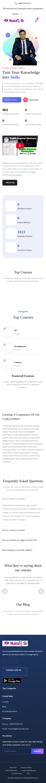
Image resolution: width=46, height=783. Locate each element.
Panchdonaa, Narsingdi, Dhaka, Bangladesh (24, 8)
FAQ (28, 773)
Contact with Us (13, 670)
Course (5, 702)
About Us (13, 767)
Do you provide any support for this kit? (19, 540)
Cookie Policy (17, 773)
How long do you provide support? (17, 550)
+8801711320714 (24, 3)
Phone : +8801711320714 (12, 724)
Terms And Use (11, 770)
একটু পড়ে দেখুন (10, 183)
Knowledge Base (9, 711)
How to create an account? (13, 498)
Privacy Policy (26, 767)
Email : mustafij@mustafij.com (15, 729)
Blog (4, 706)
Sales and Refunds (29, 770)
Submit (37, 751)
